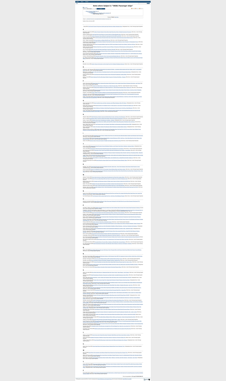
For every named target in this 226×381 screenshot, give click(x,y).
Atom (133, 8)
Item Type (116, 17)
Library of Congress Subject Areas (92, 11)
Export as (84, 8)
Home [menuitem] (78, 1)
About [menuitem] (82, 1)
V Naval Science (91, 12)
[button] (101, 8)
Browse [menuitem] (87, 1)
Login (77, 3)
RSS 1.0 (137, 8)
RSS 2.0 (141, 8)
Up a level (85, 7)
